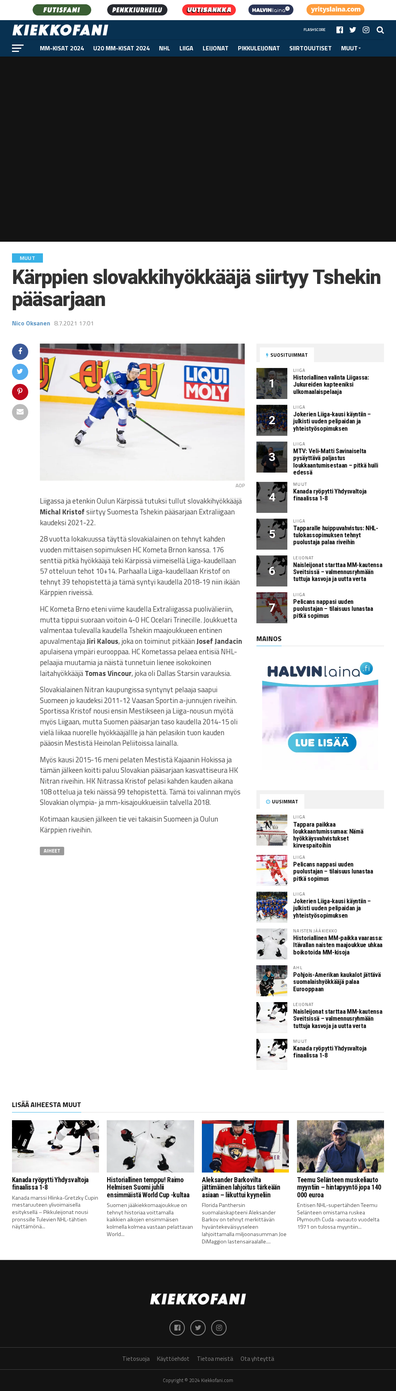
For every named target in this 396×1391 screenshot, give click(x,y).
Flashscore (315, 30)
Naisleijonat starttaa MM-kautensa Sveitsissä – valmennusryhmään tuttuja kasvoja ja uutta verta (337, 572)
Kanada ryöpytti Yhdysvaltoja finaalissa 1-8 (330, 495)
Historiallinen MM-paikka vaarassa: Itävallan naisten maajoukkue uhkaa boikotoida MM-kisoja (337, 945)
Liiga (186, 48)
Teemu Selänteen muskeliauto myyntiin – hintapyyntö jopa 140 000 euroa (339, 1187)
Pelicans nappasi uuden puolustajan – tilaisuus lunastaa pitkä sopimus (333, 608)
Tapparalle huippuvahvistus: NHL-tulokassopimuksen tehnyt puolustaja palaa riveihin (335, 535)
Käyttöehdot (173, 1358)
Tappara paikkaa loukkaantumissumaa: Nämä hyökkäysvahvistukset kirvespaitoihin (328, 835)
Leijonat (216, 48)
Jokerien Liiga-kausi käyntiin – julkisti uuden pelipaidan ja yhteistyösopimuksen (332, 421)
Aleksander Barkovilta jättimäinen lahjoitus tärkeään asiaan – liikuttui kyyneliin (241, 1187)
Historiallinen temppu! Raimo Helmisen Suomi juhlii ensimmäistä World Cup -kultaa (148, 1187)
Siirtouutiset (310, 48)
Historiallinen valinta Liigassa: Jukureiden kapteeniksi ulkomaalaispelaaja (331, 384)
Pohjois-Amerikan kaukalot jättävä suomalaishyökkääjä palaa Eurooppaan (337, 981)
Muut (349, 48)
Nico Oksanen (31, 323)
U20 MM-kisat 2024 (121, 48)
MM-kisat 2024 (62, 48)
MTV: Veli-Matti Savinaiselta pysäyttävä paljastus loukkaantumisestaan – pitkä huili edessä (335, 461)
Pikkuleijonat (259, 48)
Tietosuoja (136, 1358)
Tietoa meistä (215, 1358)
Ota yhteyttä (257, 1358)
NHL (164, 48)
